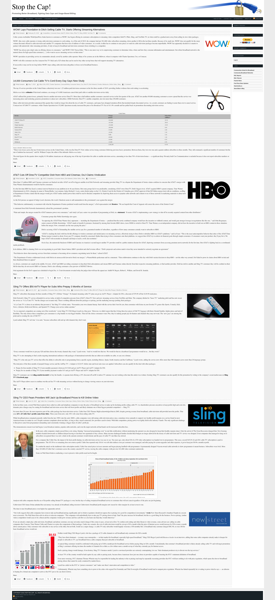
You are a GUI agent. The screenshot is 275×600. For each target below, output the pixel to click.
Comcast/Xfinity (65, 84)
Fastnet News (238, 80)
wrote (148, 513)
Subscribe (258, 18)
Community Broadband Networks (243, 72)
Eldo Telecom (238, 78)
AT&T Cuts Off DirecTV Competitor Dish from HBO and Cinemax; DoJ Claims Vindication (59, 175)
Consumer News (55, 33)
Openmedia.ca (238, 86)
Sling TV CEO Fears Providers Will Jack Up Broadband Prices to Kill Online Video (55, 397)
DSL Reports (237, 75)
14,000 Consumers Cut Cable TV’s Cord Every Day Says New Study (48, 80)
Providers (38, 18)
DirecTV (86, 84)
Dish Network (93, 84)
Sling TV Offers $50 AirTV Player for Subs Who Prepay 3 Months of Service (52, 286)
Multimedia (29, 18)
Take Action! (217, 18)
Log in (236, 60)
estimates (29, 92)
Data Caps (69, 401)
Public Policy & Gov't (91, 401)
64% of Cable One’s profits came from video (33, 413)
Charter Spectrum (55, 84)
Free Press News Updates (241, 83)
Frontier (99, 84)
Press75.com (32, 594)
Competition (46, 33)
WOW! (85, 33)
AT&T (47, 84)
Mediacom (105, 84)
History (74, 401)
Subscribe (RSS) (19, 596)
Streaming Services (50, 18)
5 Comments (102, 33)
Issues (21, 18)
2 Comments (92, 178)
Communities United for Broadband (244, 70)
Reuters (115, 204)
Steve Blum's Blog (239, 88)
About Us (248, 18)
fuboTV (63, 33)
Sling (80, 33)
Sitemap (15, 598)
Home (15, 18)
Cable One (43, 401)
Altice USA (42, 84)
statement (121, 212)
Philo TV (76, 33)
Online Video (69, 33)
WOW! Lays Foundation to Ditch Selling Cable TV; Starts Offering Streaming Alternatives (59, 29)
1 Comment (127, 84)
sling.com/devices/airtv (41, 375)
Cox (82, 84)
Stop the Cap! (31, 6)
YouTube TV (91, 33)
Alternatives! (238, 18)
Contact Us (227, 18)
